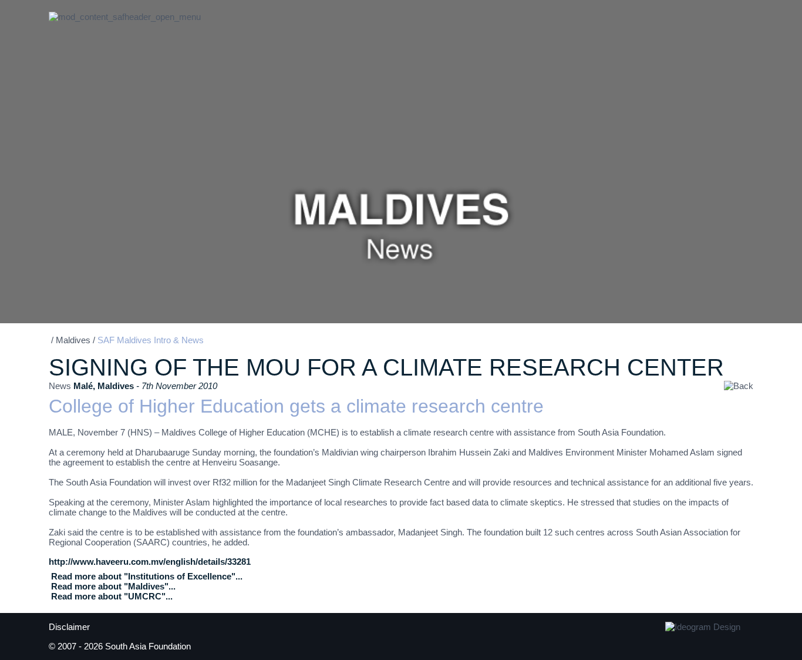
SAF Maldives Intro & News (150, 340)
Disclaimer (69, 627)
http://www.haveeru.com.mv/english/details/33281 (150, 562)
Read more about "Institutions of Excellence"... (146, 576)
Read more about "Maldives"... (113, 586)
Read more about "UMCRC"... (112, 596)
